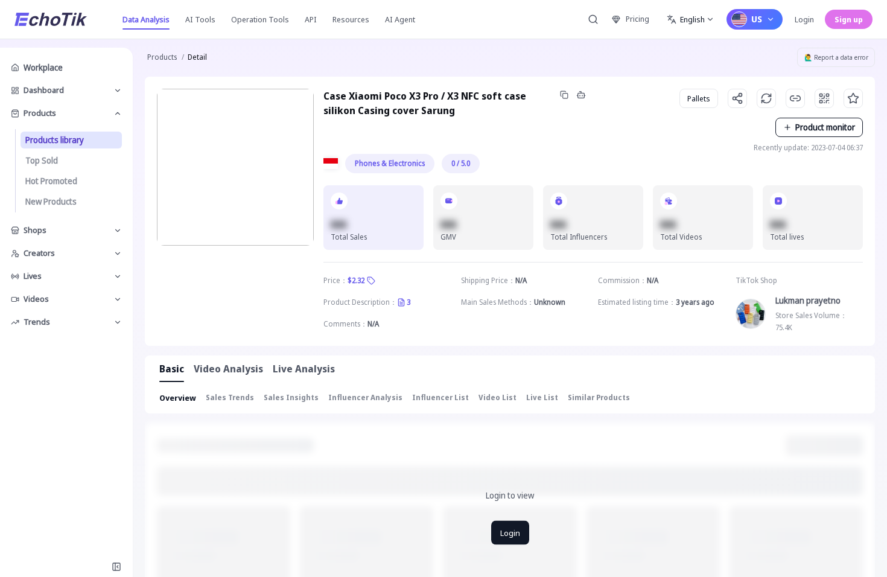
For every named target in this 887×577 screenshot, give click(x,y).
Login (804, 19)
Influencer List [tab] (440, 397)
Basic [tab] (171, 368)
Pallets (698, 98)
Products (162, 57)
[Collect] (853, 98)
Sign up (849, 19)
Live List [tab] (542, 397)
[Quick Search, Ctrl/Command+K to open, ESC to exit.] (593, 19)
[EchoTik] (50, 19)
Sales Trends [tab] (230, 397)
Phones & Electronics (390, 163)
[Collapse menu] (116, 566)
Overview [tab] (177, 397)
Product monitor (825, 127)
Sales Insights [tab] (291, 397)
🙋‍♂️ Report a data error (836, 57)
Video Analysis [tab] (228, 368)
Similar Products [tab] (599, 397)
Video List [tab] (497, 397)
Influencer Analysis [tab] (365, 397)
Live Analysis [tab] (304, 368)
